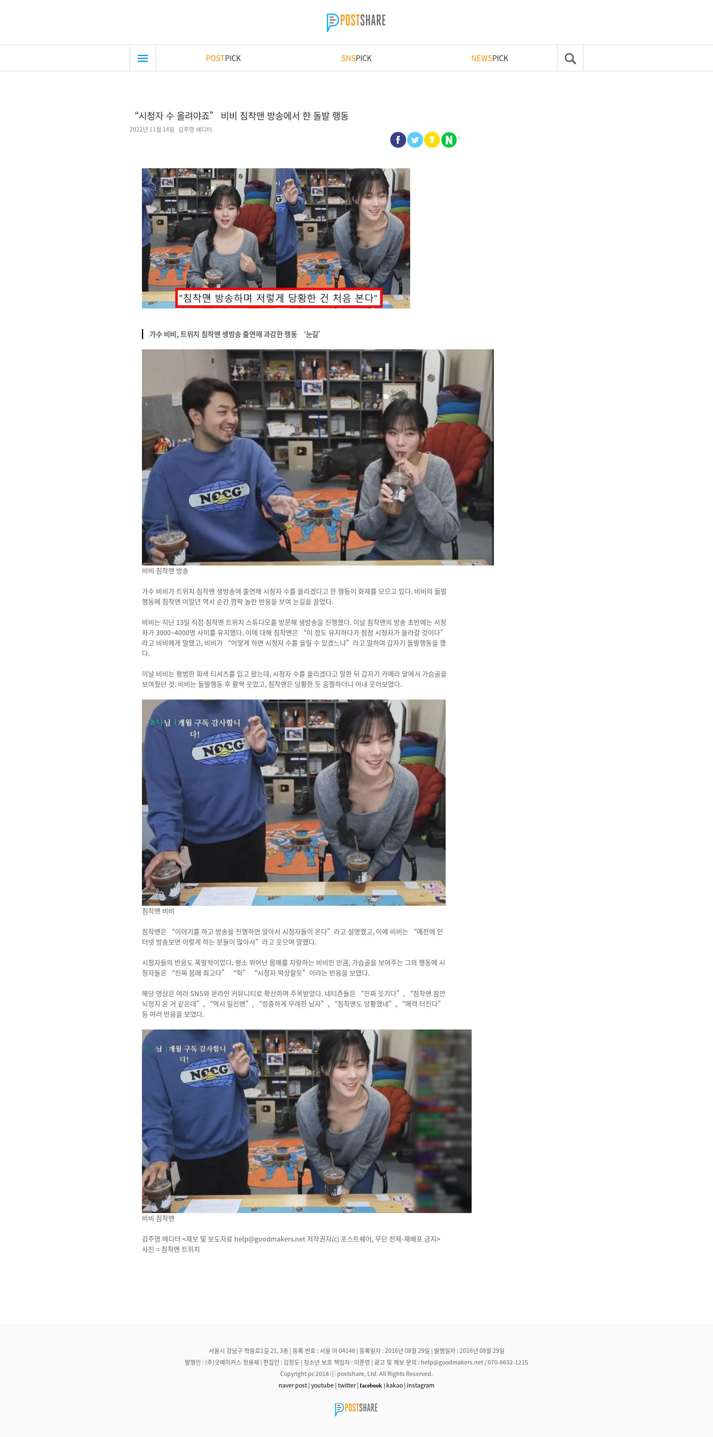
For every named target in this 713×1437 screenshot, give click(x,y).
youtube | (324, 1385)
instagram (420, 1385)
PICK (223, 57)
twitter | (348, 1385)
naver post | (294, 1385)
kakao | (396, 1385)
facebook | (372, 1385)
